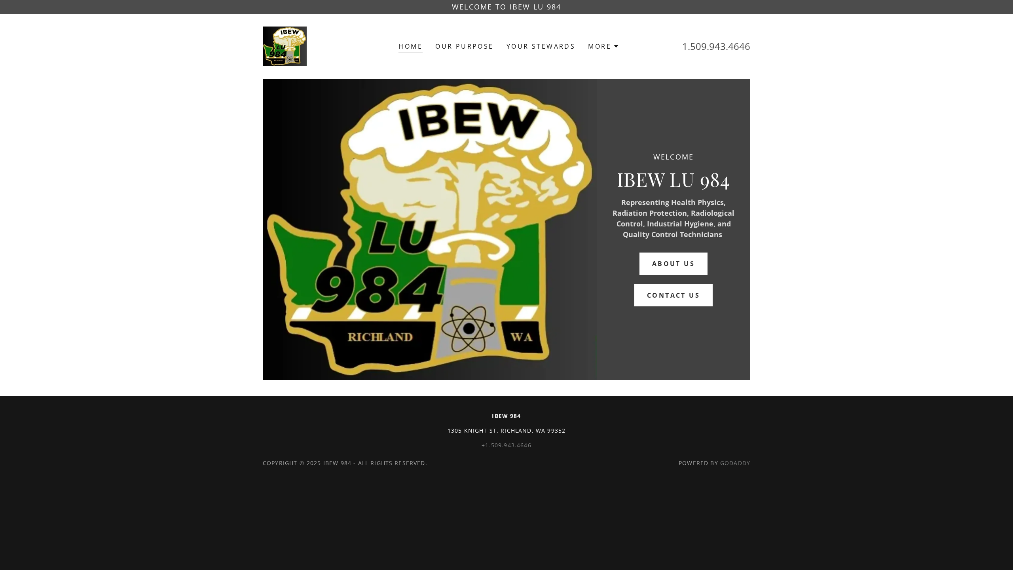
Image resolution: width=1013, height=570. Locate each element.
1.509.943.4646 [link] (716, 46)
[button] (603, 46)
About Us (673, 263)
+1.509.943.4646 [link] (506, 445)
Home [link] (410, 46)
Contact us (673, 295)
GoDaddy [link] (735, 463)
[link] (285, 45)
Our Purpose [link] (464, 46)
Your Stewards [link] (541, 46)
